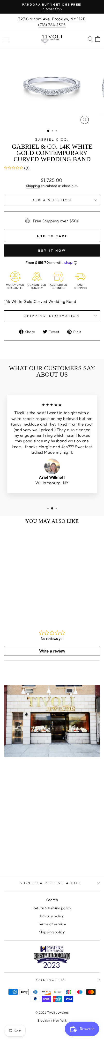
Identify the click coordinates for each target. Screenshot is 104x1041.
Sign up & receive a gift (51, 883)
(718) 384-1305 (52, 24)
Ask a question (52, 200)
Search (52, 899)
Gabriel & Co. (52, 139)
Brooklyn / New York (52, 1020)
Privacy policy (52, 916)
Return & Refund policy (51, 908)
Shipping (33, 186)
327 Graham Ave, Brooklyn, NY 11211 (52, 18)
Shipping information (52, 316)
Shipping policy (52, 932)
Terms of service (52, 924)
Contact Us (50, 980)
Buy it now (52, 250)
